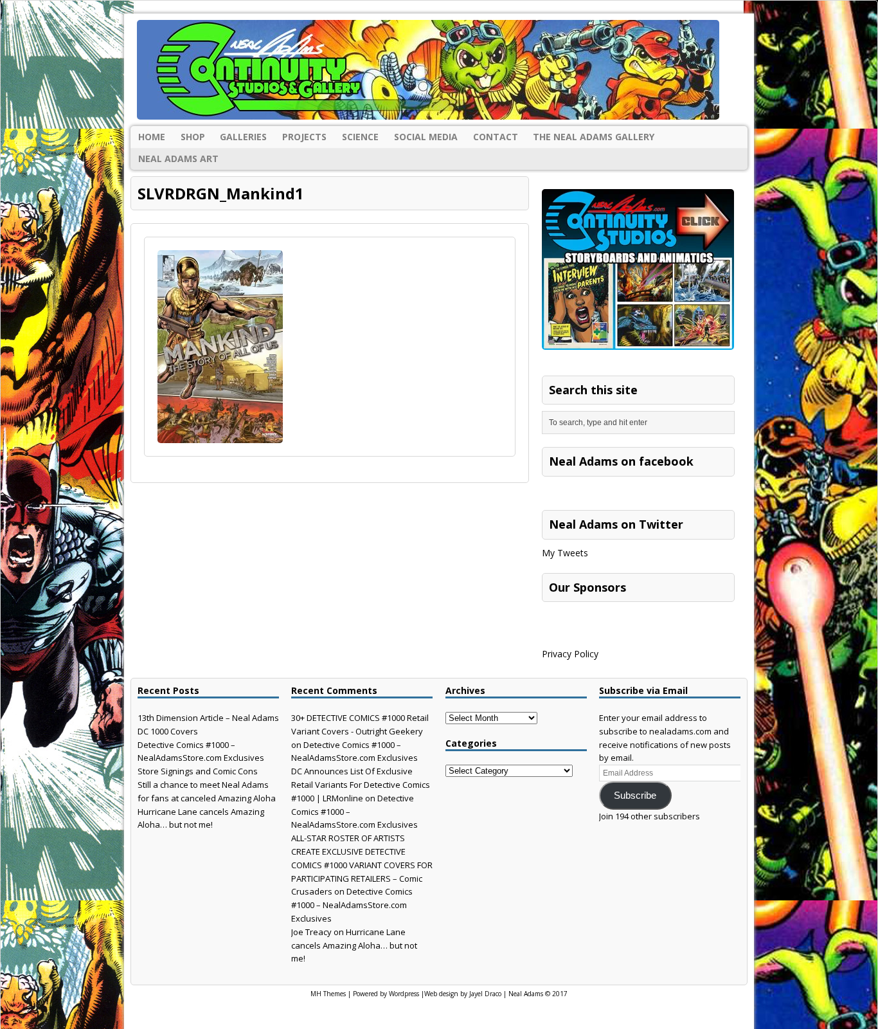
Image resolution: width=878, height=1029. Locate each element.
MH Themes (328, 993)
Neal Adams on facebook (621, 461)
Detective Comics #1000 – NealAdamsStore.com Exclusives (352, 905)
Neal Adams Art (178, 158)
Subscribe (635, 795)
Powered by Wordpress (386, 993)
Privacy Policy (570, 654)
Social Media (426, 137)
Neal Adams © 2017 (538, 993)
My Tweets (565, 553)
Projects (304, 137)
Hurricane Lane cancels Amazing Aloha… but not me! (354, 945)
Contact (495, 137)
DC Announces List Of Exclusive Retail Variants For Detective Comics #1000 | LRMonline (360, 784)
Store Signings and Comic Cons (198, 771)
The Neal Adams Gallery (593, 137)
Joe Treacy (311, 932)
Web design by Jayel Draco (462, 993)
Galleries (243, 137)
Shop (193, 137)
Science (360, 137)
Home (151, 137)
